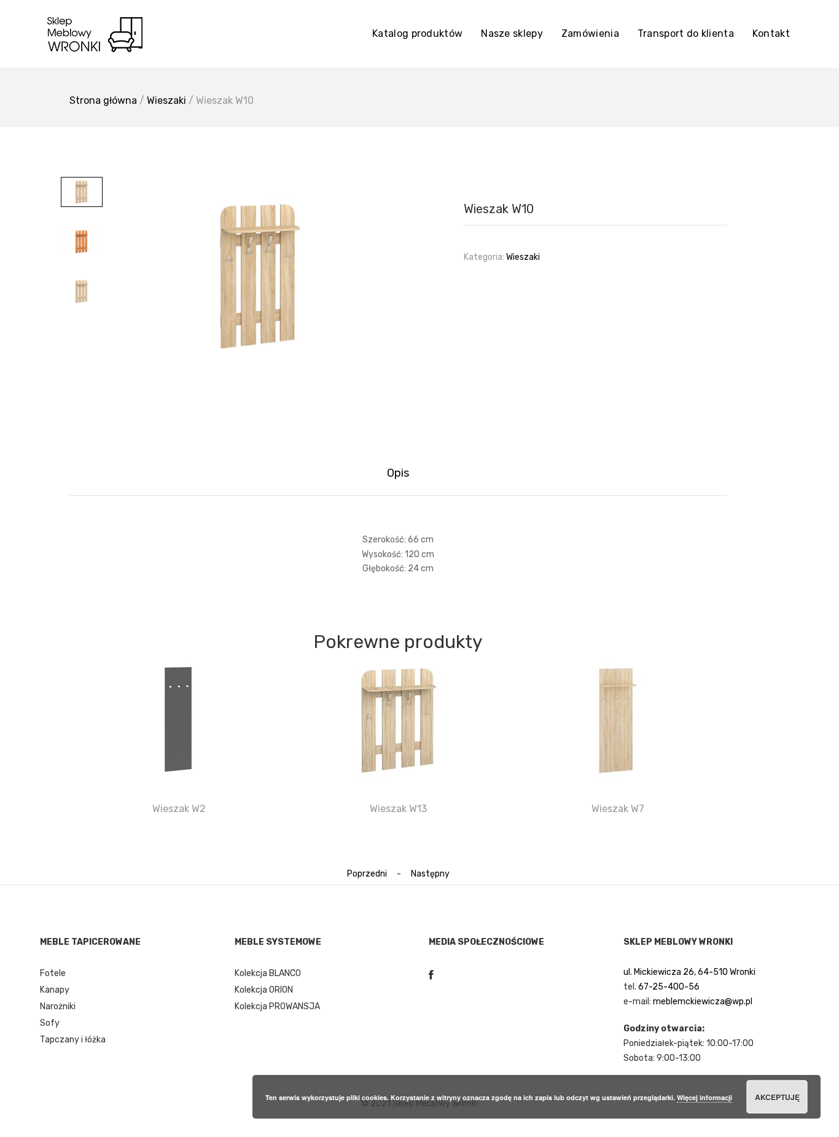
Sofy (50, 1023)
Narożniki (58, 1006)
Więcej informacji (704, 1097)
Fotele (53, 973)
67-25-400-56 (669, 987)
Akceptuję (777, 1097)
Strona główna (103, 100)
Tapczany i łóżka (73, 1039)
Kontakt (771, 33)
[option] (260, 276)
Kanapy (54, 990)
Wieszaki (166, 100)
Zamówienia (590, 33)
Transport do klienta (686, 33)
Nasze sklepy (512, 33)
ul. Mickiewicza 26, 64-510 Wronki (689, 972)
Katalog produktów (417, 33)
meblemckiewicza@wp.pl (702, 1001)
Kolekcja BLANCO (268, 973)
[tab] (398, 473)
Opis (398, 473)
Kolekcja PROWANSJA (277, 1006)
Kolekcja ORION (264, 990)
